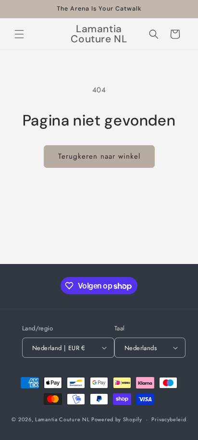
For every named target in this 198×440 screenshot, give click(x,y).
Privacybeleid (168, 419)
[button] (19, 34)
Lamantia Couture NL (62, 419)
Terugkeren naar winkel (99, 156)
